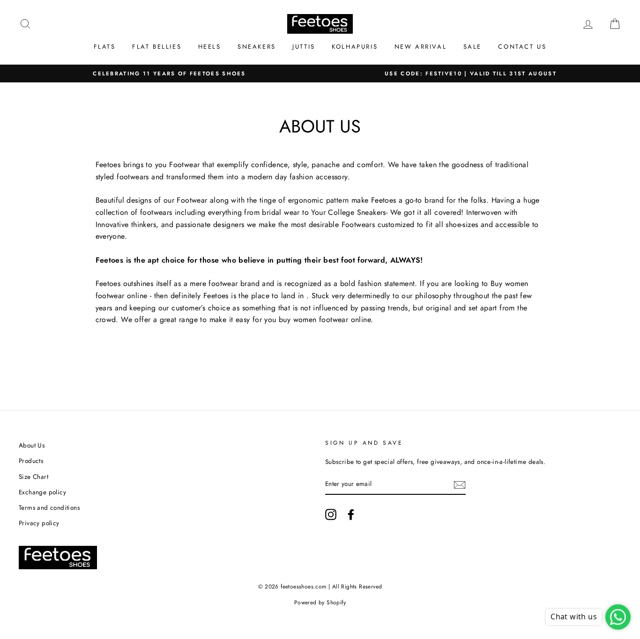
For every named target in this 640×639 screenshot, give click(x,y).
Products (31, 460)
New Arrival (420, 46)
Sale (472, 46)
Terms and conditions (49, 507)
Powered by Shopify (320, 602)
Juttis (303, 46)
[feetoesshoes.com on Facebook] (351, 514)
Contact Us (522, 46)
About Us (32, 445)
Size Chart (33, 476)
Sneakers (257, 46)
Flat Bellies (156, 46)
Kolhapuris (355, 46)
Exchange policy (42, 492)
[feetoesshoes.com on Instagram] (330, 514)
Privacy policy (39, 523)
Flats (105, 46)
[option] (169, 73)
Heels (209, 46)
